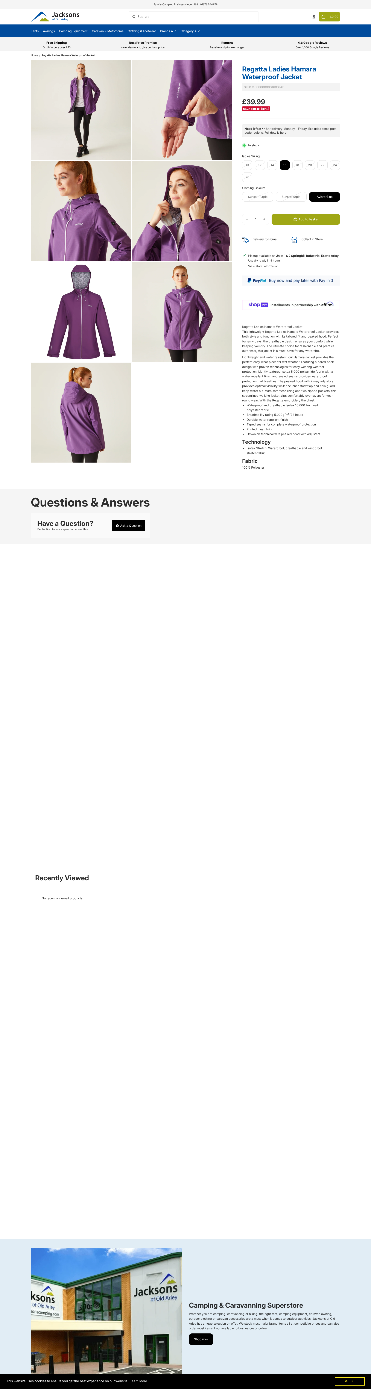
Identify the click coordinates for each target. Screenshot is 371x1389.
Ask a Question (130, 525)
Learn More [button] (138, 1381)
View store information (263, 266)
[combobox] (194, 16)
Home (34, 55)
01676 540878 (208, 4)
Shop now (201, 1339)
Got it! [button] (349, 1381)
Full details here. (276, 132)
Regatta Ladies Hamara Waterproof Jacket (68, 55)
